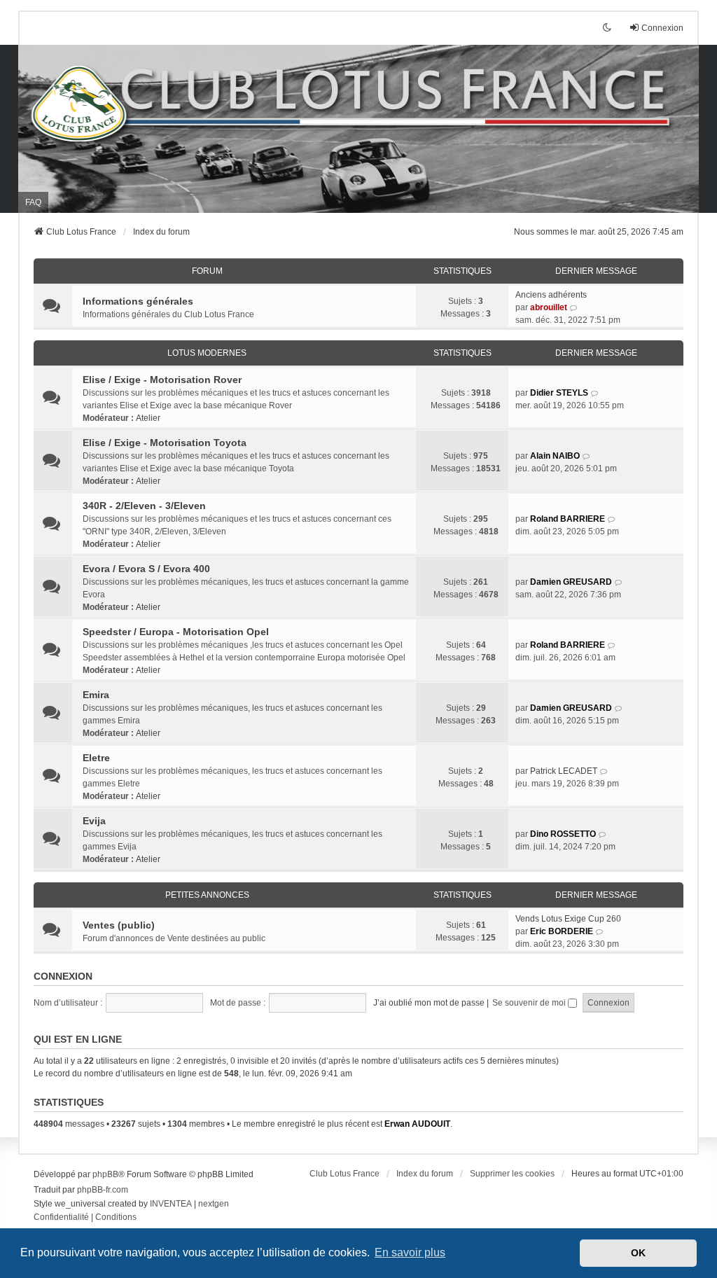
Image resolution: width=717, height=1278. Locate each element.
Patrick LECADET (563, 771)
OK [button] (638, 1252)
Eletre (96, 757)
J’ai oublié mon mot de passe (429, 1003)
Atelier (148, 418)
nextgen (213, 1204)
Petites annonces (207, 895)
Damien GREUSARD (571, 582)
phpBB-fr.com (102, 1190)
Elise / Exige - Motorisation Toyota (164, 442)
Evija (94, 820)
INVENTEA (171, 1204)
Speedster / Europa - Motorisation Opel (176, 631)
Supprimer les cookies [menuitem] (512, 1174)
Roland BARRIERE (567, 519)
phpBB (105, 1174)
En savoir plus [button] (410, 1252)
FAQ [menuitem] (33, 202)
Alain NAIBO (555, 456)
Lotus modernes (206, 353)
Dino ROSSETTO (563, 834)
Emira (96, 694)
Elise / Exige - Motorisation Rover (162, 379)
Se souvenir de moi (530, 1003)
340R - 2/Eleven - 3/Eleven (144, 505)
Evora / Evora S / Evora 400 (146, 568)
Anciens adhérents (551, 295)
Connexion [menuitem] (662, 28)
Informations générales (138, 301)
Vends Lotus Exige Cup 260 (568, 919)
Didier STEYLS (559, 393)
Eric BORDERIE (561, 931)
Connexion (63, 976)
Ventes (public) (119, 925)
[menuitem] (61, 1217)
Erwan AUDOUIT (417, 1124)
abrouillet (548, 307)
